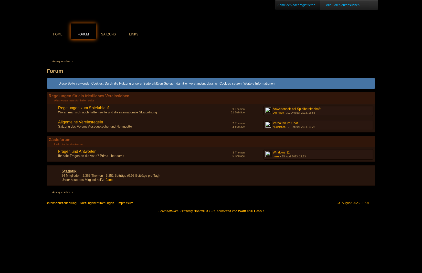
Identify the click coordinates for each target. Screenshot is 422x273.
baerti (276, 156)
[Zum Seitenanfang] (374, 203)
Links (133, 34)
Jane (109, 180)
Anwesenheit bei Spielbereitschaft (297, 109)
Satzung (108, 34)
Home (58, 34)
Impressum (125, 203)
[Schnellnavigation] (366, 48)
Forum (83, 34)
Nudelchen (279, 126)
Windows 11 (281, 152)
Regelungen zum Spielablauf (83, 108)
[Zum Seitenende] (372, 48)
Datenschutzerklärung (61, 203)
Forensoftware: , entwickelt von (211, 211)
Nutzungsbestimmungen (97, 203)
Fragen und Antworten (77, 151)
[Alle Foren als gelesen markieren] (352, 48)
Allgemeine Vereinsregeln (80, 122)
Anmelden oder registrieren (296, 5)
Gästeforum (59, 140)
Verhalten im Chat (285, 123)
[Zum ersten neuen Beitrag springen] (268, 110)
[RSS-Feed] (359, 48)
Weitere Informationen (258, 83)
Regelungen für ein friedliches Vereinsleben (89, 96)
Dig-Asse (278, 112)
